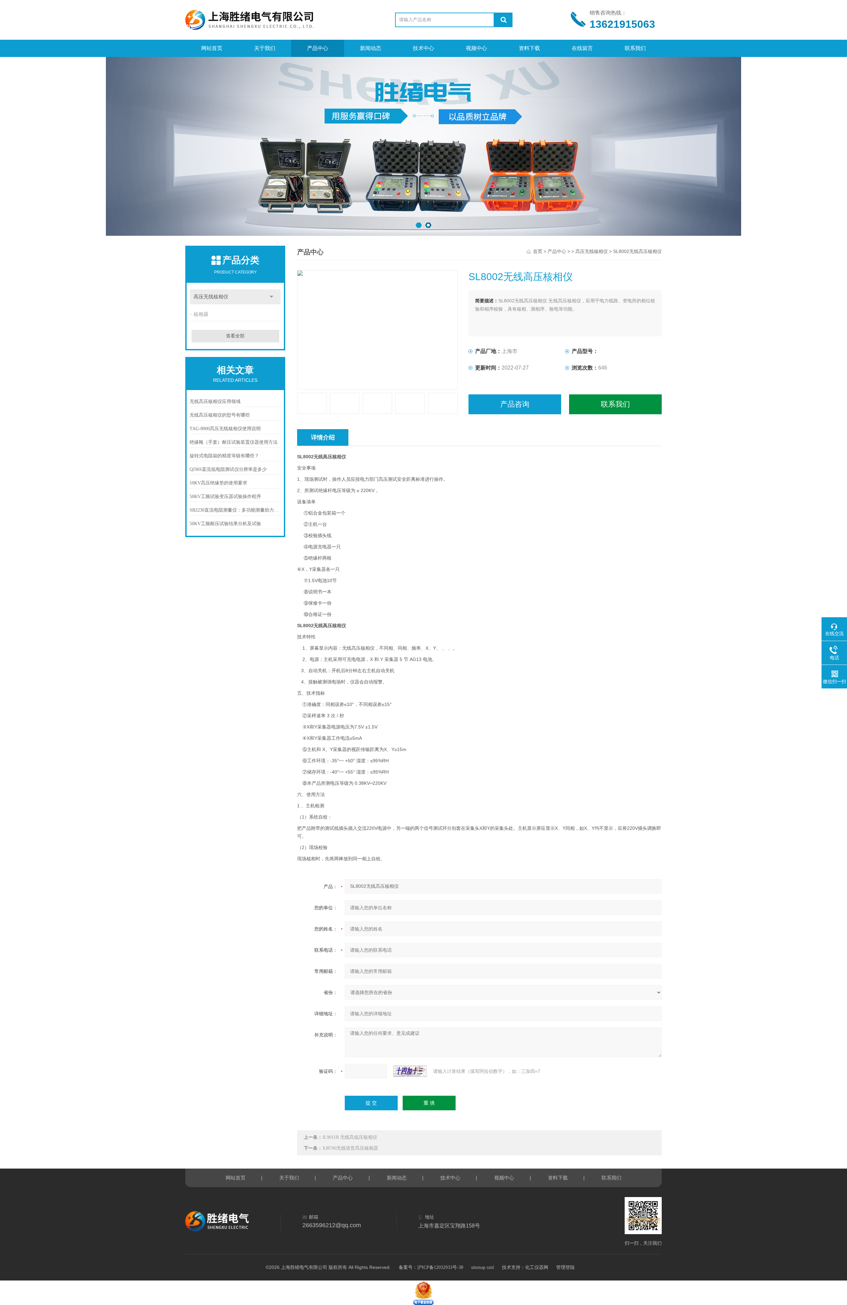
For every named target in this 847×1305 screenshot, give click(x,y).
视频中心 (476, 48)
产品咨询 (514, 404)
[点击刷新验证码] (409, 1071)
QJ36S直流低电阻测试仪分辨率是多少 (228, 469)
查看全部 (235, 335)
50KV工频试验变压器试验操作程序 (225, 496)
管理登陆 (565, 1267)
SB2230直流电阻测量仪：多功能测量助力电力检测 (235, 510)
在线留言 (582, 48)
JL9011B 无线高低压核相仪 (349, 1137)
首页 (537, 251)
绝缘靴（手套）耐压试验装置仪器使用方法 (234, 442)
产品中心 (317, 48)
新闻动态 (370, 48)
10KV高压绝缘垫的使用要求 (218, 482)
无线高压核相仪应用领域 (215, 401)
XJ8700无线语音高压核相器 (350, 1148)
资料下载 (529, 48)
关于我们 (264, 48)
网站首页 (211, 48)
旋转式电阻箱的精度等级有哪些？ (224, 455)
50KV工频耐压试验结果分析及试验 (225, 523)
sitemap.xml (482, 1267)
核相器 (201, 314)
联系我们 (635, 48)
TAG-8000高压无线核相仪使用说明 (225, 428)
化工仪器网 (536, 1267)
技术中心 (423, 48)
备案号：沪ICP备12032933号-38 (431, 1267)
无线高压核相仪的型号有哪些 (220, 415)
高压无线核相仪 (211, 296)
